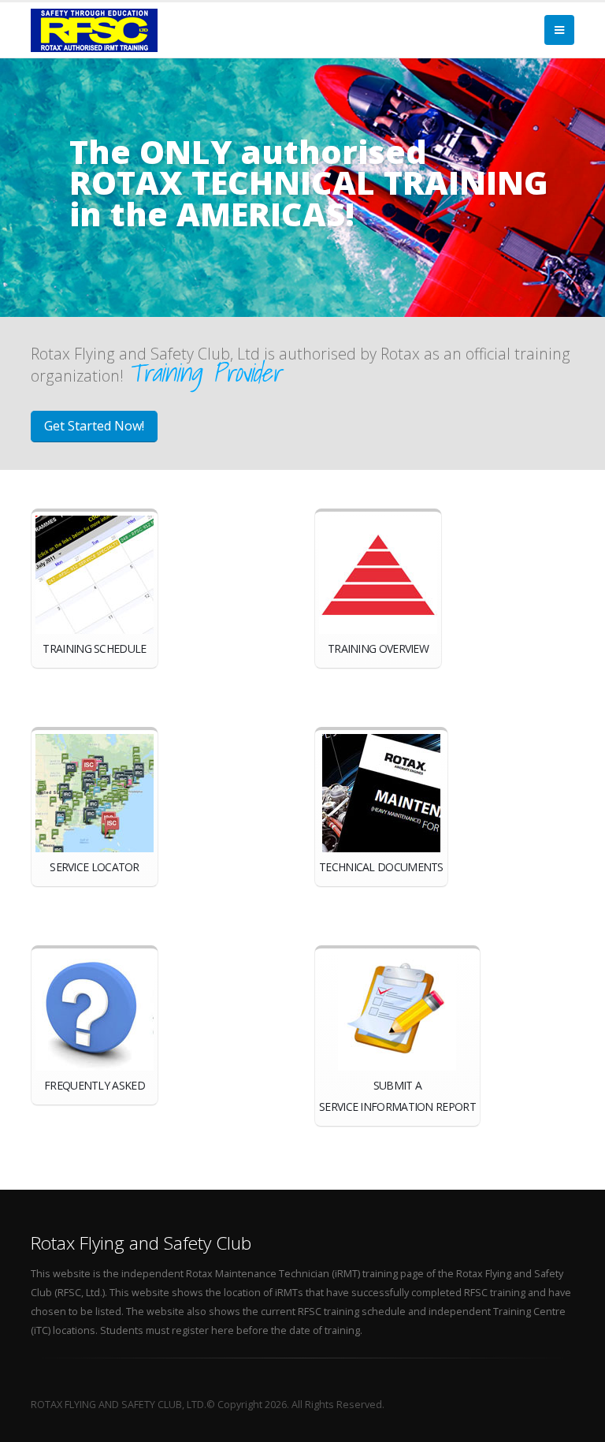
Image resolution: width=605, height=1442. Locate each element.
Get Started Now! (94, 425)
